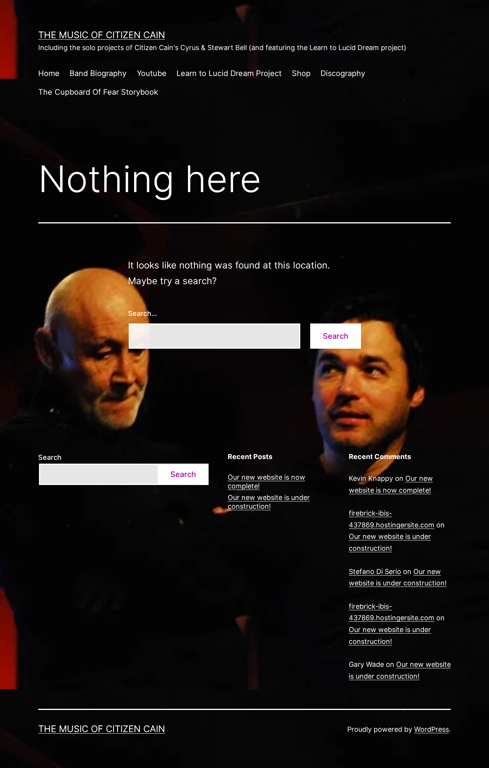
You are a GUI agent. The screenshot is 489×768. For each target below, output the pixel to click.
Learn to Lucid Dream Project (229, 73)
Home (49, 73)
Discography (343, 73)
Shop (301, 73)
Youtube (152, 73)
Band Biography (98, 73)
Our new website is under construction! (269, 501)
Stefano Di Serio (375, 572)
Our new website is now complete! (266, 481)
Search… (142, 313)
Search (50, 457)
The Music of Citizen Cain (101, 34)
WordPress (431, 729)
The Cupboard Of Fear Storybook (98, 92)
